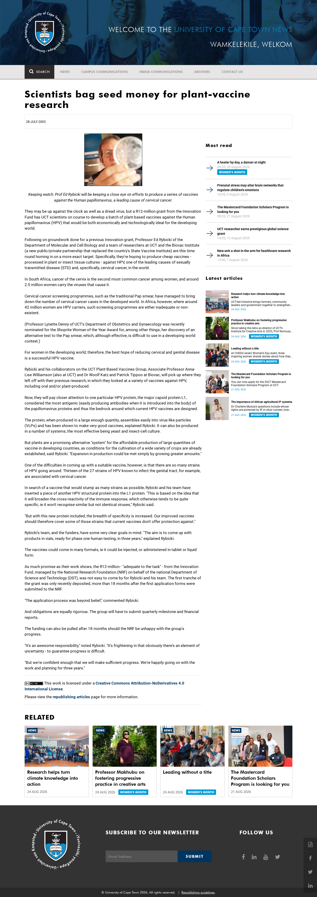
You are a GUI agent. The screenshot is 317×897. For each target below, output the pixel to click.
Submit (194, 856)
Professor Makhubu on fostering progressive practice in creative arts (259, 322)
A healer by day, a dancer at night (241, 162)
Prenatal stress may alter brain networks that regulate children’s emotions (250, 187)
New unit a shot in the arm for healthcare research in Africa (254, 253)
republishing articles (71, 697)
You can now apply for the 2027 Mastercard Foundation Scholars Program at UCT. (258, 383)
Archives (202, 72)
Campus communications (104, 72)
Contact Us (232, 72)
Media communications (161, 72)
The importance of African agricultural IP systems (261, 402)
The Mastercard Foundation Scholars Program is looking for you (253, 209)
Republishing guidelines (198, 892)
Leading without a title (245, 348)
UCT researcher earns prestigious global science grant (253, 231)
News (65, 72)
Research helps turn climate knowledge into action (258, 295)
